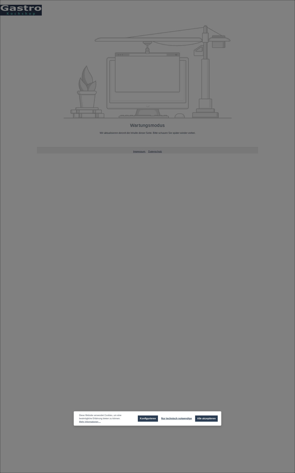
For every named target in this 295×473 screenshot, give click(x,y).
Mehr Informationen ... (90, 421)
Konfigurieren (148, 418)
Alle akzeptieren (206, 418)
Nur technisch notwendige (176, 418)
